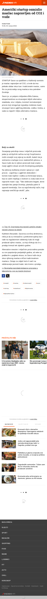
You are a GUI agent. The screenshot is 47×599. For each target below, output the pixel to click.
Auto (4, 570)
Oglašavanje (6, 586)
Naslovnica (7, 522)
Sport (4, 533)
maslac (15, 283)
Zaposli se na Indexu (17, 586)
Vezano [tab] (38, 424)
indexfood (16, 288)
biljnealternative (8, 293)
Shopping (6, 543)
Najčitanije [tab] (23, 424)
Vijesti (5, 527)
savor (38, 283)
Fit (3, 565)
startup (6, 288)
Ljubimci (5, 559)
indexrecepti (27, 283)
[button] (44, 2)
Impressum (34, 586)
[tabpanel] (23, 456)
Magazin (5, 538)
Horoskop (6, 581)
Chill (4, 575)
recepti (6, 283)
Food (4, 549)
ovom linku (33, 300)
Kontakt (27, 586)
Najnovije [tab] (9, 424)
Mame (4, 554)
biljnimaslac (29, 288)
